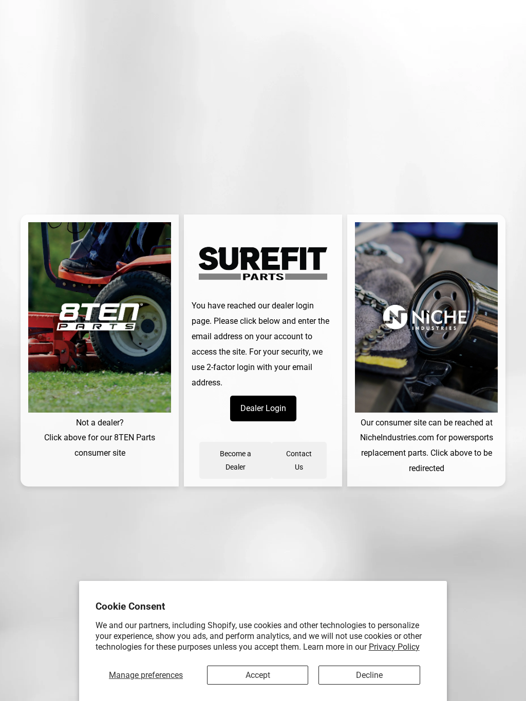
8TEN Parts (134, 437)
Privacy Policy (394, 647)
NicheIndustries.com (397, 437)
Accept (258, 675)
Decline (369, 675)
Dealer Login (263, 408)
